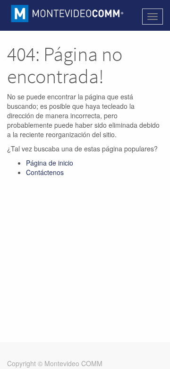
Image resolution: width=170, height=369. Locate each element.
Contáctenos (45, 172)
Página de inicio (49, 162)
